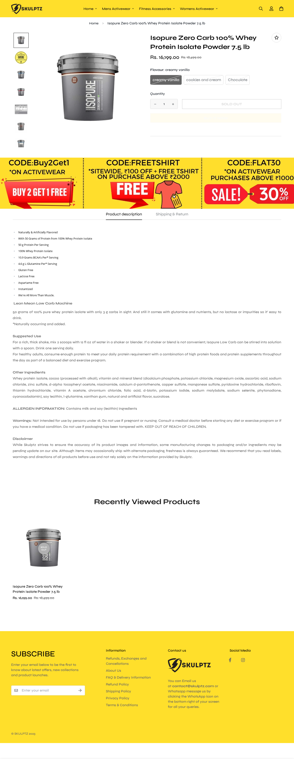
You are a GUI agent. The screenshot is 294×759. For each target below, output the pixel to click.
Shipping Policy (118, 691)
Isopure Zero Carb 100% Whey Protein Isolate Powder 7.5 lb (38, 589)
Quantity (157, 94)
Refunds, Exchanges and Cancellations (126, 661)
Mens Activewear (116, 9)
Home (88, 9)
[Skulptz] (26, 8)
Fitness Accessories (155, 9)
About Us (113, 670)
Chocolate (237, 79)
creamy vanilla (166, 79)
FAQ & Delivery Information (128, 677)
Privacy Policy (117, 698)
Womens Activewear (197, 9)
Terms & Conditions (122, 705)
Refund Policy (117, 684)
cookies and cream (203, 79)
